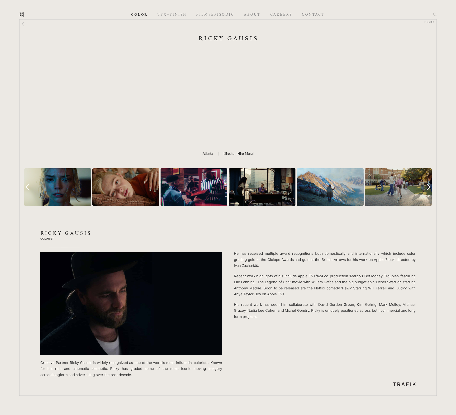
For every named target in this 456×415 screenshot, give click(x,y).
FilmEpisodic (215, 15)
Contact (313, 15)
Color (139, 15)
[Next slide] (428, 187)
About (252, 15)
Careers (281, 15)
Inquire (429, 22)
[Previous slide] (28, 187)
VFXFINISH (172, 14)
